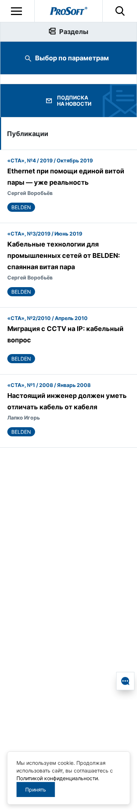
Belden (21, 207)
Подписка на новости (74, 100)
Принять (35, 789)
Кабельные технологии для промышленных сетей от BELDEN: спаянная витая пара (63, 255)
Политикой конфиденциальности (57, 778)
